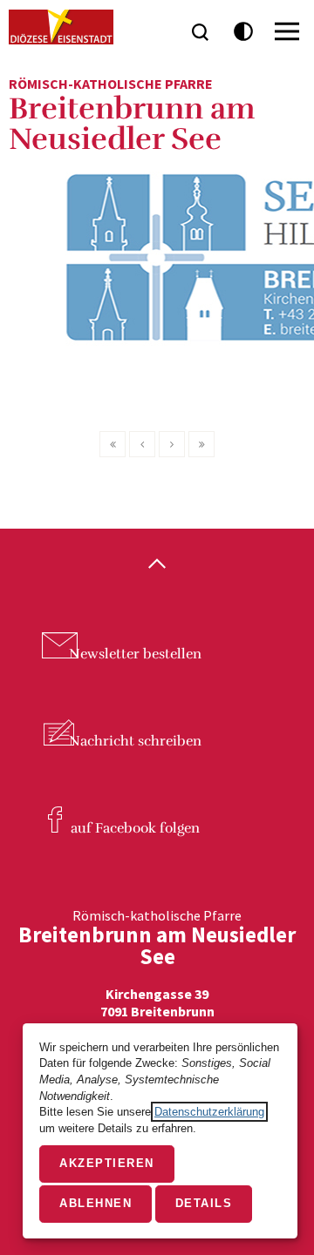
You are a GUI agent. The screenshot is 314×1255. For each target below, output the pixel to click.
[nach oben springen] (157, 565)
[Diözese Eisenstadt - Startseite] (61, 27)
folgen (135, 828)
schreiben (135, 741)
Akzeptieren (106, 1163)
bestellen (135, 654)
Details (204, 1203)
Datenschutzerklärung (209, 1111)
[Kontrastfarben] (244, 32)
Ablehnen (95, 1203)
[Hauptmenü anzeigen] (287, 31)
